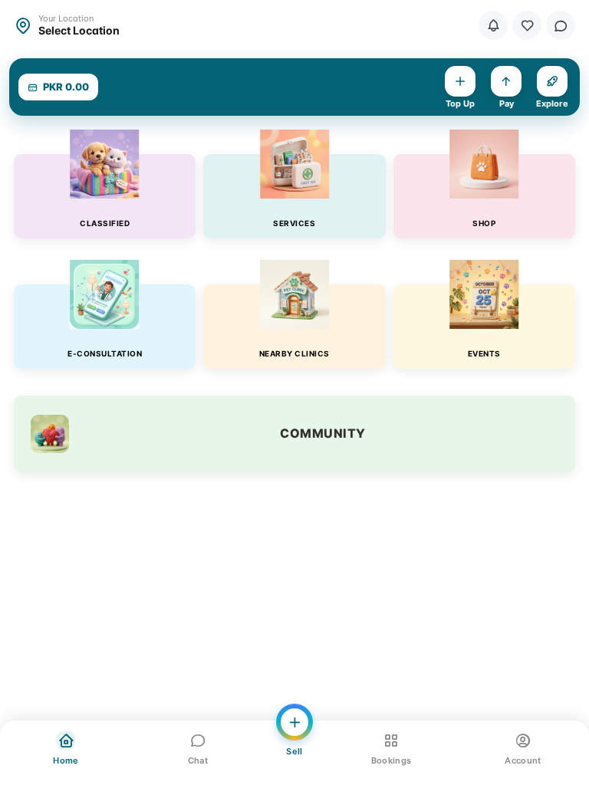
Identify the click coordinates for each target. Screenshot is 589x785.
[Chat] (560, 25)
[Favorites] (526, 25)
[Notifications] (493, 25)
